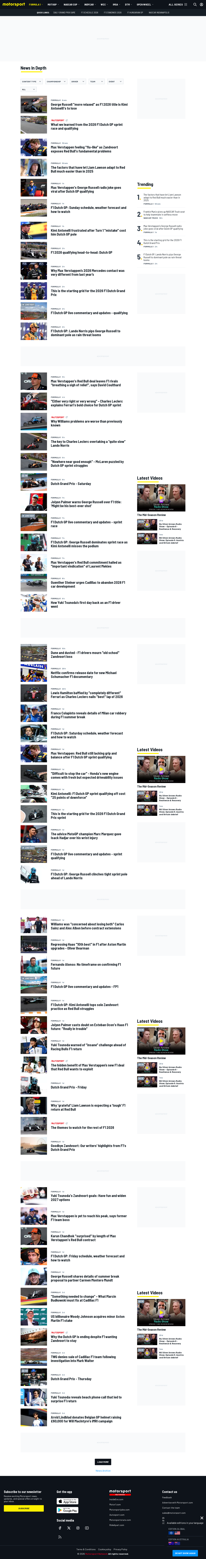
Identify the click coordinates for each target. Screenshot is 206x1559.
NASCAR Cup (70, 4)
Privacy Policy (120, 1549)
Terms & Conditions (86, 1549)
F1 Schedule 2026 (89, 12)
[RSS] (60, 1537)
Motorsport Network (96, 1553)
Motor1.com (115, 1504)
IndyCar (89, 4)
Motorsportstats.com (120, 1520)
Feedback (167, 1497)
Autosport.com (116, 1514)
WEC (103, 4)
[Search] (195, 4)
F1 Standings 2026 (113, 12)
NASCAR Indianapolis (159, 12)
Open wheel (144, 4)
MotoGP (52, 4)
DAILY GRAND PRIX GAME (64, 12)
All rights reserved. (118, 1553)
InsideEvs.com (116, 1499)
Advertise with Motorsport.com (177, 1502)
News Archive (103, 1470)
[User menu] (201, 4)
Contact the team (171, 1507)
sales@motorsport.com (174, 1512)
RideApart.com (116, 1525)
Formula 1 (35, 4)
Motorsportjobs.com (119, 1509)
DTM (127, 4)
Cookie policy (104, 1549)
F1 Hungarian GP (135, 12)
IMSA (115, 4)
